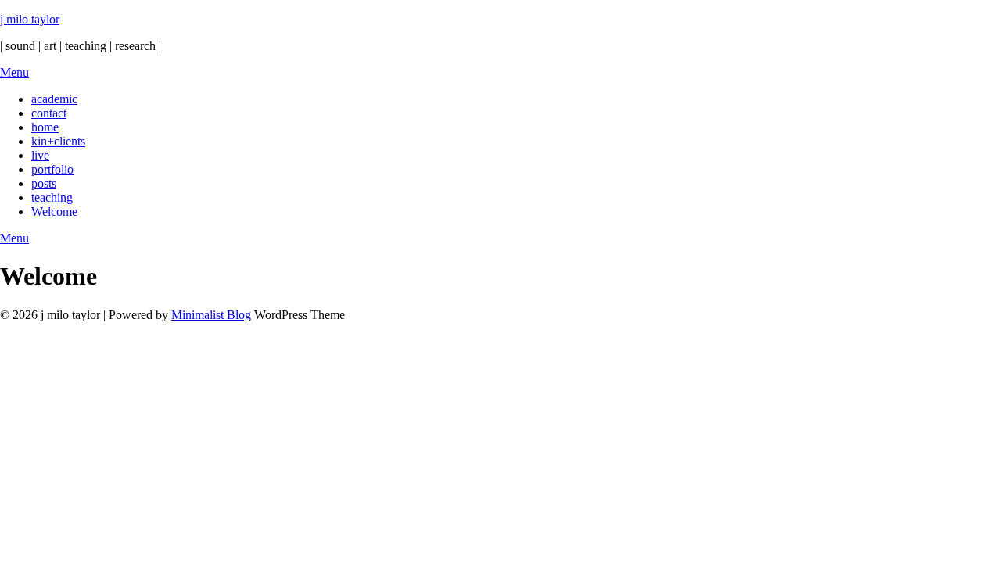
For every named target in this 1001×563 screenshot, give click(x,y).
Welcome (54, 211)
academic (54, 99)
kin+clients (58, 141)
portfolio (52, 169)
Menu (14, 72)
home (45, 127)
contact (48, 113)
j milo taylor (29, 19)
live (40, 155)
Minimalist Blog (211, 314)
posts (43, 183)
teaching (52, 197)
